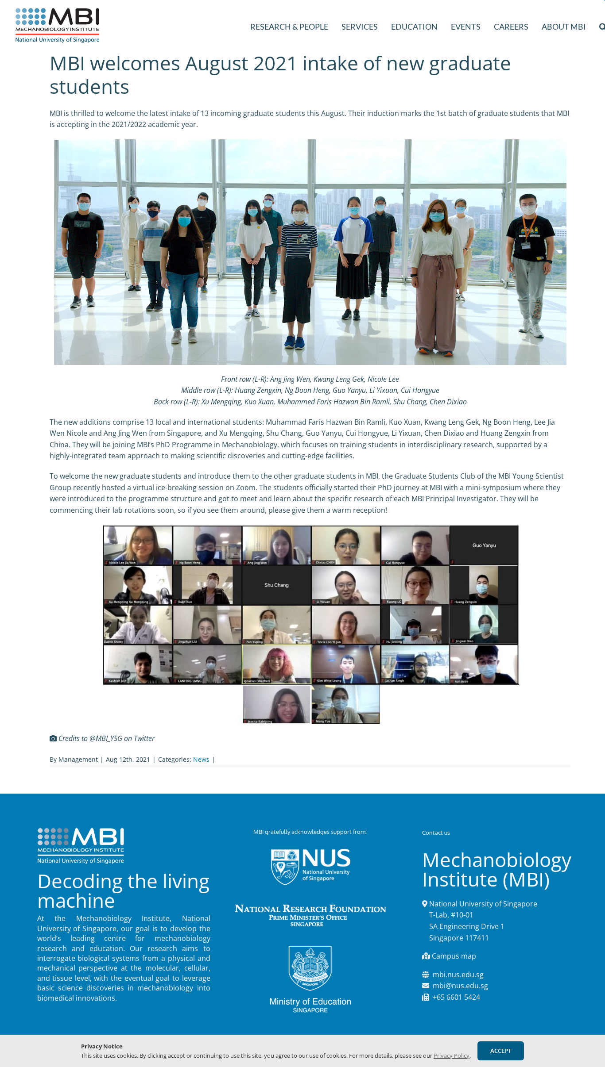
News (201, 759)
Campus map (454, 956)
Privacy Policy (451, 1055)
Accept (500, 1050)
